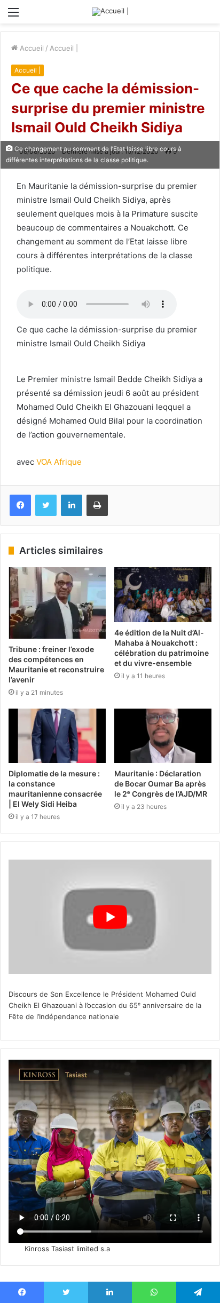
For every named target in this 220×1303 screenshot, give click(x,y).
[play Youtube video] (110, 917)
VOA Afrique (59, 462)
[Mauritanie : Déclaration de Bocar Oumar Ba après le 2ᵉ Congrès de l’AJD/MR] (162, 736)
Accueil (31, 48)
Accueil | (64, 48)
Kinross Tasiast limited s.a (67, 1248)
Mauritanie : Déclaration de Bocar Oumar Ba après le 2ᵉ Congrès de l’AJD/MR (160, 783)
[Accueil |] (110, 11)
